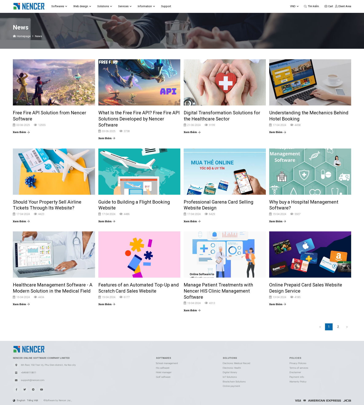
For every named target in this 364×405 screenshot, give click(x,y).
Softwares (57, 6)
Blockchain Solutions (234, 381)
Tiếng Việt (32, 400)
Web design (80, 6)
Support (166, 6)
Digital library (230, 372)
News (38, 36)
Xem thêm (19, 132)
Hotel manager (163, 372)
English (21, 400)
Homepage (24, 36)
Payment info (296, 376)
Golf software (163, 376)
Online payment (231, 386)
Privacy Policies (297, 363)
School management (167, 363)
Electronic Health (232, 367)
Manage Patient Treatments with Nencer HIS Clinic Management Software (218, 291)
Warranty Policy (297, 381)
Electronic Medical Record (236, 363)
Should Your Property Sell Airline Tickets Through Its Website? (47, 205)
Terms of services (298, 367)
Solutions (103, 6)
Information (145, 6)
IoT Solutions (230, 376)
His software (162, 367)
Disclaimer (295, 372)
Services (123, 6)
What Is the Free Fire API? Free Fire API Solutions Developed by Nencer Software (139, 118)
